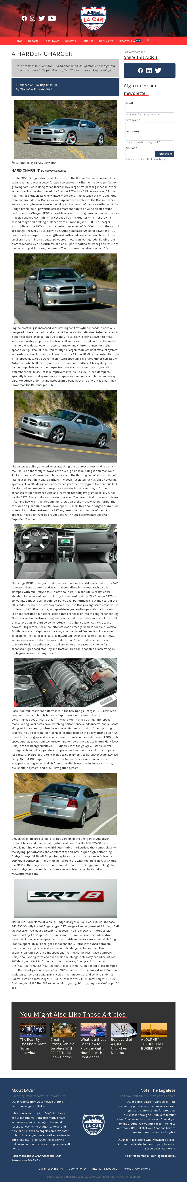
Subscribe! (165, 154)
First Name (132, 120)
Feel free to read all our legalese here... (150, 1156)
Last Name (132, 131)
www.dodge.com (23, 869)
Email (129, 103)
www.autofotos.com (25, 874)
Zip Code (131, 148)
